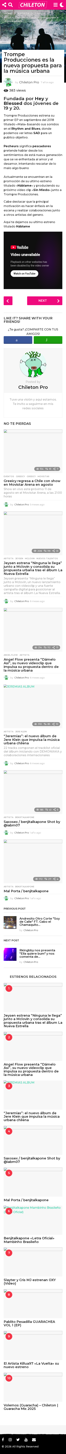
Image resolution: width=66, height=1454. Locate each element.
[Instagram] (10, 1439)
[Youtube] (25, 1439)
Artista (8, 558)
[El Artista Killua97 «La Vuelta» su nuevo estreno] (33, 1345)
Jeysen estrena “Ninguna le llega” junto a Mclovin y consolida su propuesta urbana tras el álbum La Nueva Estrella (33, 568)
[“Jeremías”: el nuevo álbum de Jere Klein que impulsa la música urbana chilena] (33, 706)
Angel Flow (11, 655)
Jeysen (19, 558)
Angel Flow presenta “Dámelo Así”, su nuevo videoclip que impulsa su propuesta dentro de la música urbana (31, 665)
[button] (4, 4)
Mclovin (30, 558)
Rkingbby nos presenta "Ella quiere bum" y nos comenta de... (37, 953)
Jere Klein (21, 731)
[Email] (34, 1439)
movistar (43, 476)
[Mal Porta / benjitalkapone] (33, 861)
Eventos (9, 476)
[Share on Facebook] (18, 340)
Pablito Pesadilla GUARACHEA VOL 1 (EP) (29, 1323)
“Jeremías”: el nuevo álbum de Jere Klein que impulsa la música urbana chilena (32, 739)
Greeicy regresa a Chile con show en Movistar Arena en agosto (32, 483)
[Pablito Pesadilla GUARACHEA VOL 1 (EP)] (33, 1303)
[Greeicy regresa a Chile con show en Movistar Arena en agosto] (33, 451)
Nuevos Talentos (47, 558)
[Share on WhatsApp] (48, 340)
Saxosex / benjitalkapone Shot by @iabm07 (32, 823)
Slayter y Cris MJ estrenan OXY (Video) (30, 1281)
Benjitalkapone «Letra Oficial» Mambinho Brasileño (29, 1240)
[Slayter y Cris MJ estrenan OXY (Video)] (33, 1262)
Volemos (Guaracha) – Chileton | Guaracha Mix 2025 (31, 1407)
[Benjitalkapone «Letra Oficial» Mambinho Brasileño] (33, 1220)
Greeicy (20, 476)
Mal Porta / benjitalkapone (26, 891)
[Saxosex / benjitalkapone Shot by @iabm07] (33, 792)
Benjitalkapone (24, 817)
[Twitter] (18, 1439)
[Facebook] (3, 1439)
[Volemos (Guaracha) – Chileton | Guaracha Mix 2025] (33, 1387)
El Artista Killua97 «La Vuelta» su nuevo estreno (31, 1365)
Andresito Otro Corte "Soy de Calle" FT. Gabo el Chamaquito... (39, 922)
